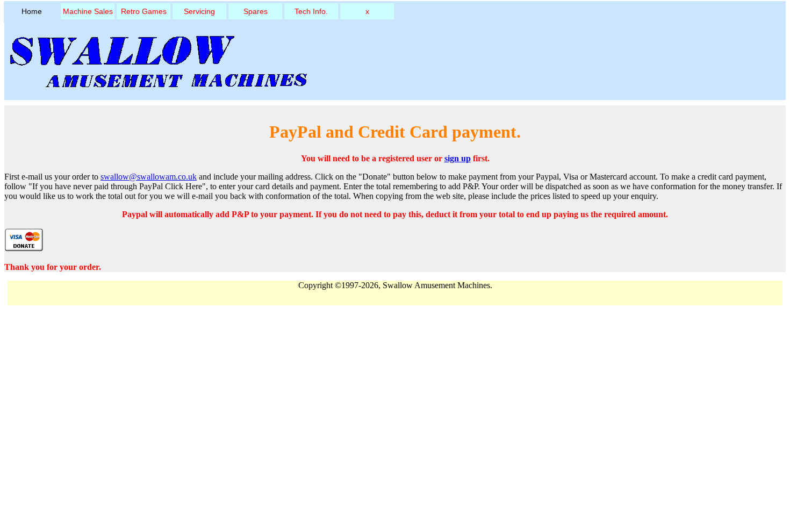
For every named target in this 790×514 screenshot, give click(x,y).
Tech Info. (311, 11)
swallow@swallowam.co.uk (148, 176)
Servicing (199, 11)
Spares (255, 11)
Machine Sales (88, 11)
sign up (457, 158)
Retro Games (144, 11)
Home (31, 11)
